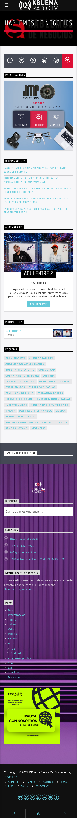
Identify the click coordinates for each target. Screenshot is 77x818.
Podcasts (13, 634)
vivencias (39, 428)
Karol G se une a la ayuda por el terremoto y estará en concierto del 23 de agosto (38, 190)
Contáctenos (42, 786)
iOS (13, 648)
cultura (49, 375)
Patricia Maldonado (20, 416)
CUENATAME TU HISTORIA (22, 375)
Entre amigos (15, 387)
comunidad (46, 369)
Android (16, 653)
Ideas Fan (10, 777)
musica (61, 410)
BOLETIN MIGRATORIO (20, 369)
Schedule (13, 782)
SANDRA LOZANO (16, 428)
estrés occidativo (42, 387)
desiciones (47, 381)
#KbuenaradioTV (41, 358)
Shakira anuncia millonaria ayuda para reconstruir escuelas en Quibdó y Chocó (36, 200)
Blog (10, 610)
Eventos (13, 638)
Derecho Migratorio (20, 381)
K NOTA (10, 410)
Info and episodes (38, 304)
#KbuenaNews (15, 358)
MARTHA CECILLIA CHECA (35, 410)
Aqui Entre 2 (13, 331)
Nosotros (48, 782)
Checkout (14, 672)
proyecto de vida (54, 422)
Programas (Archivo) (20, 658)
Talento (12, 624)
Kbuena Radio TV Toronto (50, 405)
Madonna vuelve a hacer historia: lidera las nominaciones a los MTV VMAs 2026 (31, 180)
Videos (12, 629)
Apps (11, 643)
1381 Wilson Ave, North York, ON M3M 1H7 (37, 559)
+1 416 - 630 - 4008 (22, 545)
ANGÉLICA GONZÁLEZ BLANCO (25, 364)
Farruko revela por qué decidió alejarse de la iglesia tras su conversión (36, 210)
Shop (11, 663)
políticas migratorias (21, 422)
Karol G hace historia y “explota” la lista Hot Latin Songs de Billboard (35, 170)
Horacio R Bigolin (18, 399)
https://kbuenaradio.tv (24, 538)
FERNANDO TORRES (50, 393)
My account (15, 677)
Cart (10, 667)
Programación (16, 615)
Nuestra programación (18, 589)
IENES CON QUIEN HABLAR (53, 399)
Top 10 (12, 620)
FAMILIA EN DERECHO (19, 393)
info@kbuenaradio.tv (23, 552)
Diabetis (65, 381)
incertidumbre (16, 405)
